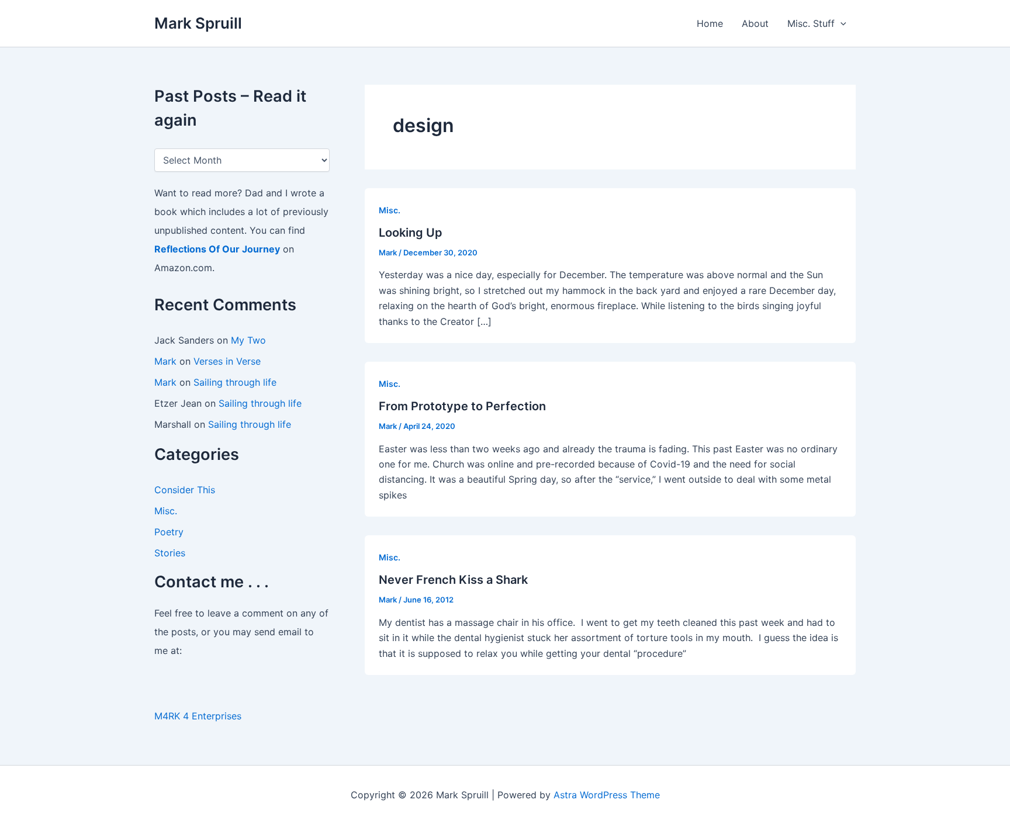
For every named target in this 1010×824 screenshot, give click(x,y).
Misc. (165, 511)
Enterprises (216, 716)
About (755, 23)
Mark (165, 361)
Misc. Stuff (811, 23)
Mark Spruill (198, 23)
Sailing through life (234, 382)
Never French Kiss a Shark (453, 580)
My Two (248, 340)
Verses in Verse (227, 361)
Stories (169, 553)
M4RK (167, 716)
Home (710, 23)
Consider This (184, 490)
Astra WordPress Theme (607, 795)
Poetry (169, 532)
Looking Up (410, 233)
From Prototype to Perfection (462, 406)
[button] (840, 23)
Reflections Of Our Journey (217, 249)
